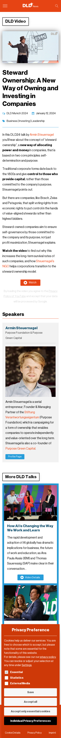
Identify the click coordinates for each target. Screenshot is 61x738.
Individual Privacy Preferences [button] (30, 720)
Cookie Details (12, 732)
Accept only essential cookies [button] (30, 711)
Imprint (52, 732)
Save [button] (30, 692)
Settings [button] (27, 665)
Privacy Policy (34, 732)
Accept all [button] (30, 701)
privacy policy (48, 657)
